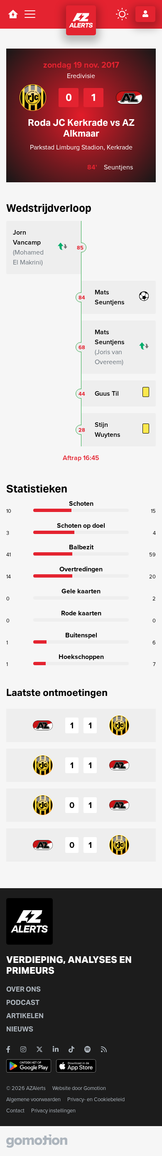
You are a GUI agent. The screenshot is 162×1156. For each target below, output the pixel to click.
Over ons (23, 989)
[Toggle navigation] (30, 14)
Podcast (22, 1002)
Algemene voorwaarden (33, 1099)
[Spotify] (87, 1049)
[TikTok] (71, 1049)
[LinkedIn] (56, 1049)
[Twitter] (39, 1049)
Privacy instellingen (53, 1110)
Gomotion (94, 1088)
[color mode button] (122, 14)
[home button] (13, 14)
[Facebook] (8, 1049)
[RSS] (104, 1049)
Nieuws (19, 1029)
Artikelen (25, 1016)
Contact (15, 1110)
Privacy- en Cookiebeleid (96, 1099)
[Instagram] (23, 1049)
